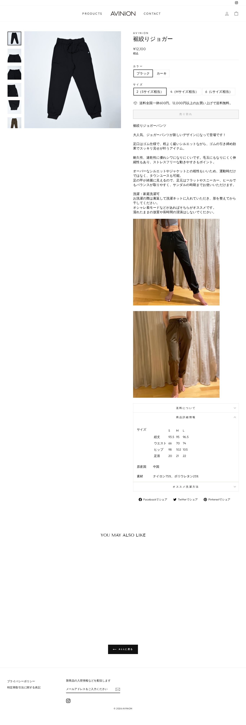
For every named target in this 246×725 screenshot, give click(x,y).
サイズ (138, 84)
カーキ (162, 73)
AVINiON (141, 33)
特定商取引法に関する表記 (24, 687)
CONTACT (152, 13)
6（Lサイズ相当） (218, 92)
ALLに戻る (125, 649)
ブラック (143, 73)
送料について (186, 408)
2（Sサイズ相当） (150, 92)
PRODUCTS (92, 13)
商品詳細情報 (186, 417)
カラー (138, 66)
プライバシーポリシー (21, 681)
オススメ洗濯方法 (186, 486)
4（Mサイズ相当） (184, 92)
